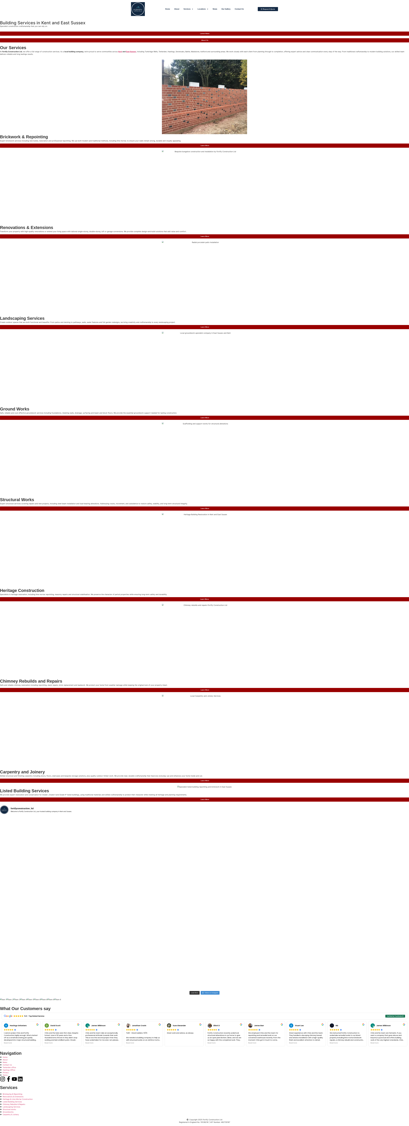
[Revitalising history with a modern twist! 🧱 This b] (153, 902)
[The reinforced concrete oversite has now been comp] (51, 902)
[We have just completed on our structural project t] (153, 845)
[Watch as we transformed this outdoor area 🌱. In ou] (256, 902)
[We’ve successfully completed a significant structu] (256, 845)
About (176, 9)
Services (187, 9)
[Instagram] (2, 1079)
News (215, 9)
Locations (202, 9)
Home (167, 9)
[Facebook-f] (8, 1079)
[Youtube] (14, 1079)
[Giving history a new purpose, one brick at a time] (256, 960)
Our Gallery (225, 9)
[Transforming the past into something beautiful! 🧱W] (153, 960)
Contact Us (239, 9)
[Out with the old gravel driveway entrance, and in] (51, 960)
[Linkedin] (20, 1079)
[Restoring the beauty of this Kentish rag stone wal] (51, 845)
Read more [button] (8, 1043)
